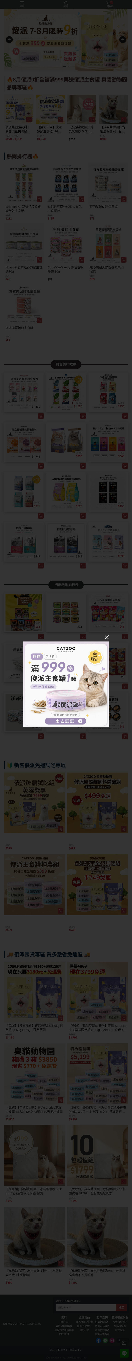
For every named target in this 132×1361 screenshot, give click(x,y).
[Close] (106, 637)
